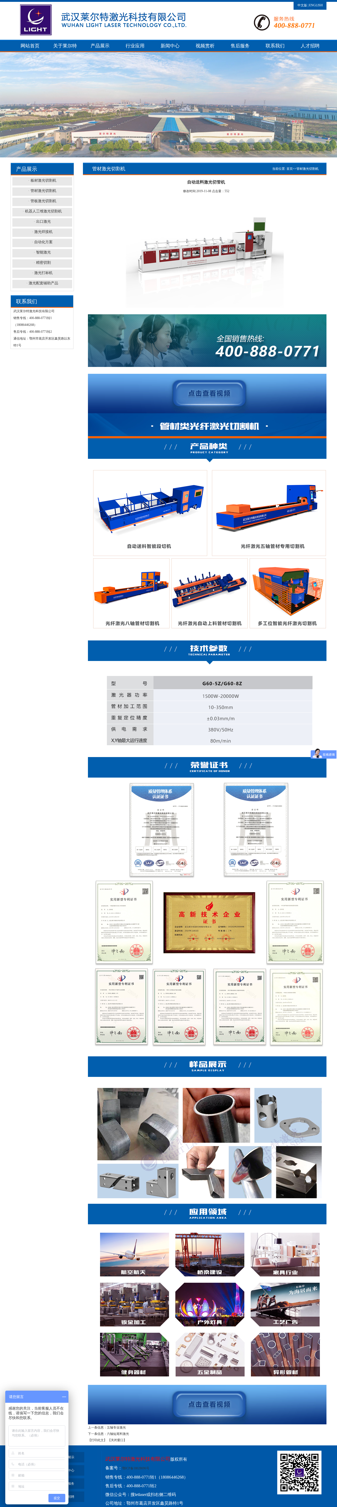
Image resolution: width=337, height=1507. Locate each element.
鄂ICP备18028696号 (135, 1468)
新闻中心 (170, 45)
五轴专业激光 (116, 1427)
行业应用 (135, 45)
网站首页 (30, 45)
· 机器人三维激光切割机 (42, 211)
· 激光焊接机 (42, 232)
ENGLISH (316, 5)
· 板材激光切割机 (42, 180)
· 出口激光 (42, 221)
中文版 (302, 5)
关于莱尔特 (65, 45)
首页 (289, 169)
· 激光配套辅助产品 (42, 283)
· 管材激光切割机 (42, 191)
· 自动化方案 (42, 242)
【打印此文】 (97, 1440)
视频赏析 (205, 45)
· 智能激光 (42, 252)
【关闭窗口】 (117, 1440)
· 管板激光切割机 (42, 201)
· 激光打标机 (42, 273)
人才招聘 (310, 45)
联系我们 (275, 45)
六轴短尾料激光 (118, 1434)
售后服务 (240, 45)
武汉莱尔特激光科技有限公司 (137, 1459)
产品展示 (100, 45)
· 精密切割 (42, 263)
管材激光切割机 (307, 169)
